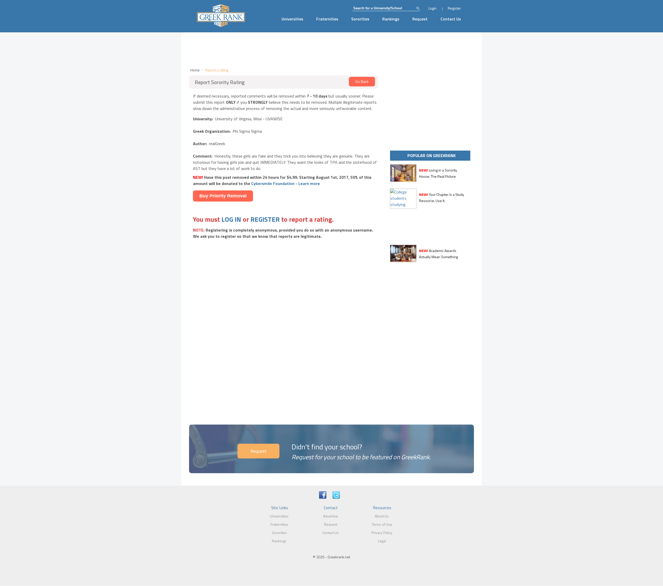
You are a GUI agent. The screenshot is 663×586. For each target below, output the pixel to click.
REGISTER (265, 219)
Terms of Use (382, 524)
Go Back (362, 82)
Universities (292, 19)
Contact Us (451, 19)
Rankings (390, 19)
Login (432, 8)
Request (420, 19)
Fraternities (327, 19)
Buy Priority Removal (223, 195)
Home (195, 70)
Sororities (360, 19)
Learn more (309, 183)
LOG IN (231, 219)
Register (454, 8)
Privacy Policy (381, 532)
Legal (382, 541)
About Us (382, 516)
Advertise (330, 516)
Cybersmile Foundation (272, 183)
